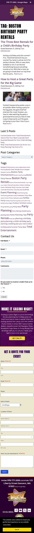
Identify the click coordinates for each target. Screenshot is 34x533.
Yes (4, 288)
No (4, 291)
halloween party (17, 198)
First (2, 368)
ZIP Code (3, 448)
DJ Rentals (26, 190)
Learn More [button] (7, 524)
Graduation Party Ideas (24, 195)
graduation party (12, 195)
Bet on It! (17, 338)
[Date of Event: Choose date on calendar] (21, 405)
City (2, 433)
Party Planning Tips (18, 214)
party (11, 207)
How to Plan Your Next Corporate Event (15, 138)
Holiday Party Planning (12, 201)
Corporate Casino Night (22, 187)
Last (2, 375)
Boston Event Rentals (13, 169)
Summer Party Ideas (18, 227)
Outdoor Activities (19, 203)
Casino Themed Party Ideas (11, 185)
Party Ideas (17, 207)
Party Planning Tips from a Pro (12, 147)
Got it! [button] (17, 529)
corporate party (18, 190)
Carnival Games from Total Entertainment (15, 136)
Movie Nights (9, 203)
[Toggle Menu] (30, 2)
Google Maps (23, 2)
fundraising (4, 195)
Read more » (18, 74)
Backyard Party (5, 167)
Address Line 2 (5, 426)
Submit (3, 297)
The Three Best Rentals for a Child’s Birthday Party (17, 43)
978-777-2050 (11, 2)
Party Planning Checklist (19, 211)
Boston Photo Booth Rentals (18, 182)
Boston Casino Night (16, 167)
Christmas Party (10, 187)
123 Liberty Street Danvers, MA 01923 (18, 483)
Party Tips (12, 218)
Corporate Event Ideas (7, 190)
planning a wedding (8, 224)
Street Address (5, 418)
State (2, 440)
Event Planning (8, 192)
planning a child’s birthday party (18, 221)
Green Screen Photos (7, 198)
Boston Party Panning (20, 175)
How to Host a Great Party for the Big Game (17, 81)
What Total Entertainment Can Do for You (16, 145)
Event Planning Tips (22, 193)
